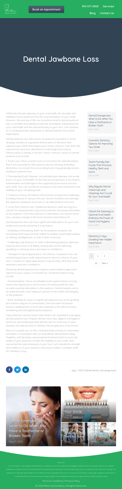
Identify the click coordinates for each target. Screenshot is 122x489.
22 (96, 263)
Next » (105, 263)
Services (108, 6)
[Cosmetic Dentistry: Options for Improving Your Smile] (101, 145)
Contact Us (107, 13)
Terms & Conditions (52, 480)
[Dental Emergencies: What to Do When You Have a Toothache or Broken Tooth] (101, 122)
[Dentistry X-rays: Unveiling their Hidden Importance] (101, 241)
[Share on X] (17, 369)
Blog (93, 13)
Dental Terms (92, 370)
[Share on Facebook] (9, 369)
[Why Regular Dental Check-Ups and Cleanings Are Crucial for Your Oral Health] (101, 193)
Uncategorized (108, 370)
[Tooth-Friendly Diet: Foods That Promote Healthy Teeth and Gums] (101, 169)
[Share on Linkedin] (25, 369)
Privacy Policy (72, 480)
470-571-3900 (90, 6)
